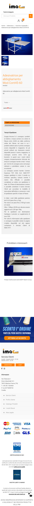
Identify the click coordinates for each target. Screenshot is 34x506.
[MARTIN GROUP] (17, 108)
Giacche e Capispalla (21, 25)
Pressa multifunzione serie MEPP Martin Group (18, 280)
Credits (3, 390)
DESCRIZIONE (9, 125)
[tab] (17, 122)
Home (3, 25)
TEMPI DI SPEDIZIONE (12, 122)
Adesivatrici (10, 25)
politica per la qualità (19, 467)
